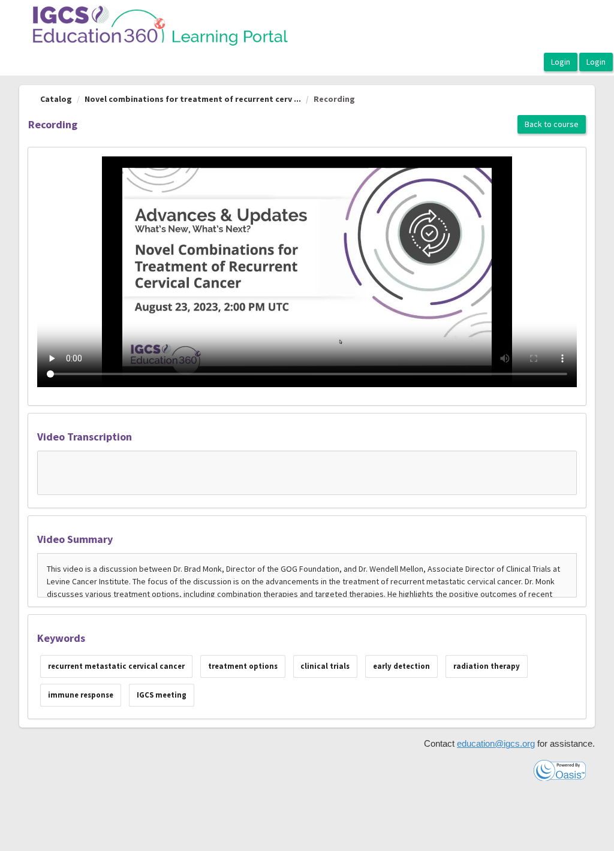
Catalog (56, 98)
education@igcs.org (496, 744)
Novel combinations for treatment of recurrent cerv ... (193, 98)
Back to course (552, 124)
